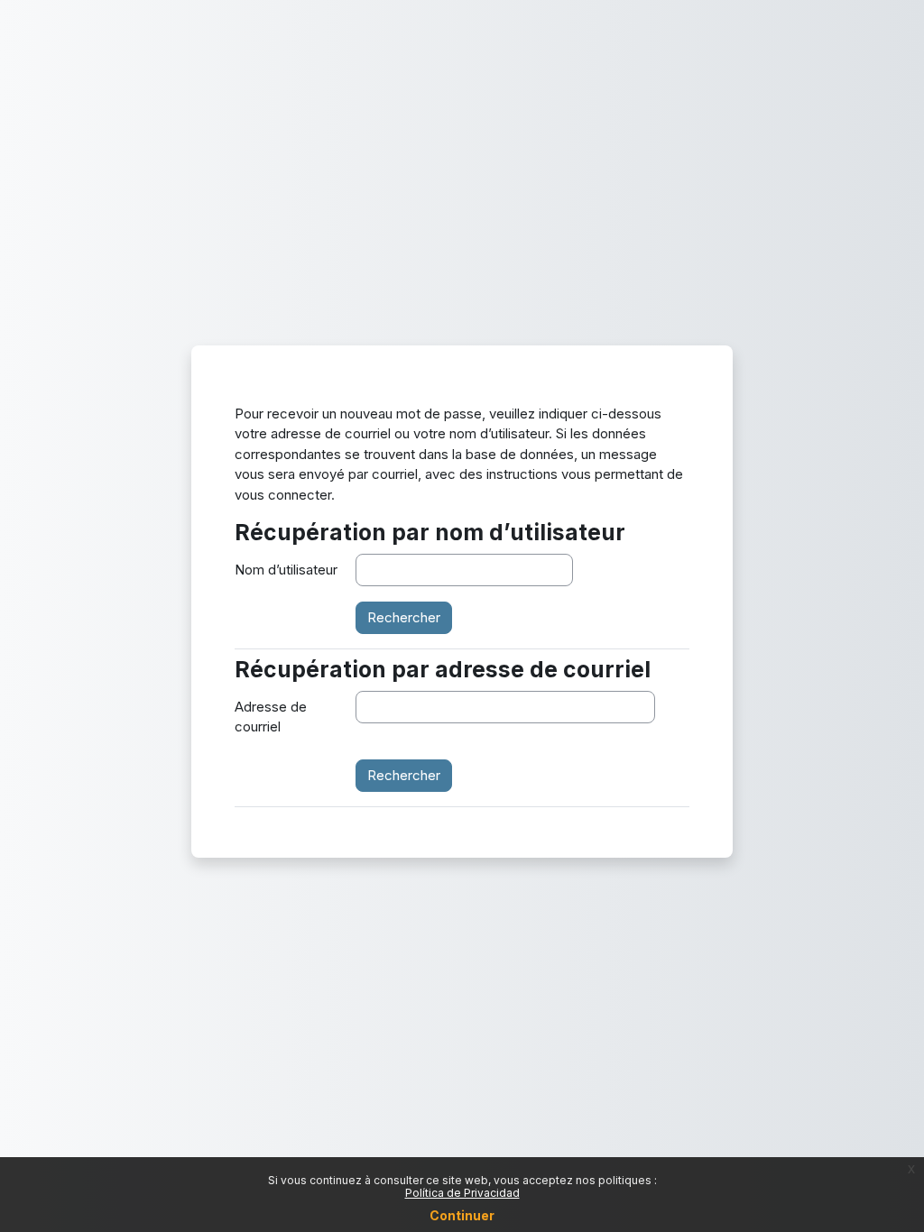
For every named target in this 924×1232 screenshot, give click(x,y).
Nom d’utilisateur (286, 570)
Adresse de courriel (271, 717)
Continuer (462, 1215)
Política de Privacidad (462, 1193)
